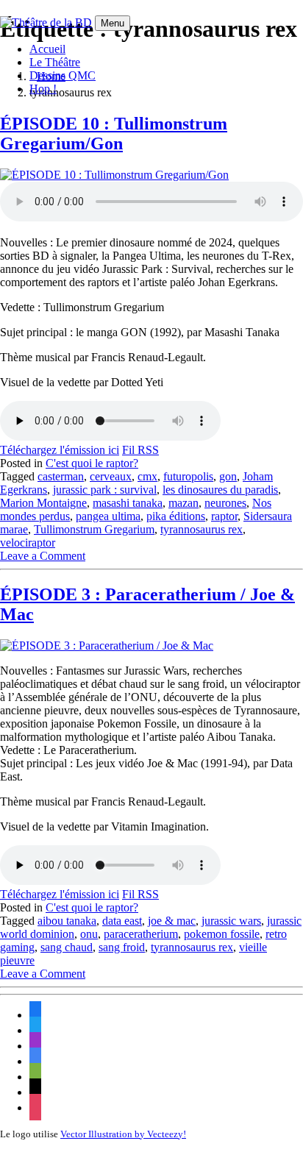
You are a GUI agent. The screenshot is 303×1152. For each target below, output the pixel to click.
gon (228, 476)
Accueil (47, 49)
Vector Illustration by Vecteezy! (123, 1133)
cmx (147, 476)
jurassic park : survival (105, 489)
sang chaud (66, 947)
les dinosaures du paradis (220, 489)
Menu (112, 23)
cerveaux (111, 476)
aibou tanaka (67, 920)
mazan (183, 503)
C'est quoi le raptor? (92, 463)
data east (122, 920)
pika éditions (175, 516)
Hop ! (43, 88)
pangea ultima (108, 516)
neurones (225, 503)
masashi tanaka (128, 503)
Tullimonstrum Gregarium (94, 529)
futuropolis (188, 476)
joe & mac (172, 920)
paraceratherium (141, 934)
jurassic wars (231, 920)
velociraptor (27, 542)
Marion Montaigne (43, 503)
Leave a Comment (42, 556)
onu (89, 934)
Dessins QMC (62, 75)
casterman (61, 476)
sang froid (122, 947)
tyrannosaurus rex (201, 529)
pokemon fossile (222, 934)
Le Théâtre (54, 62)
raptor (224, 516)
